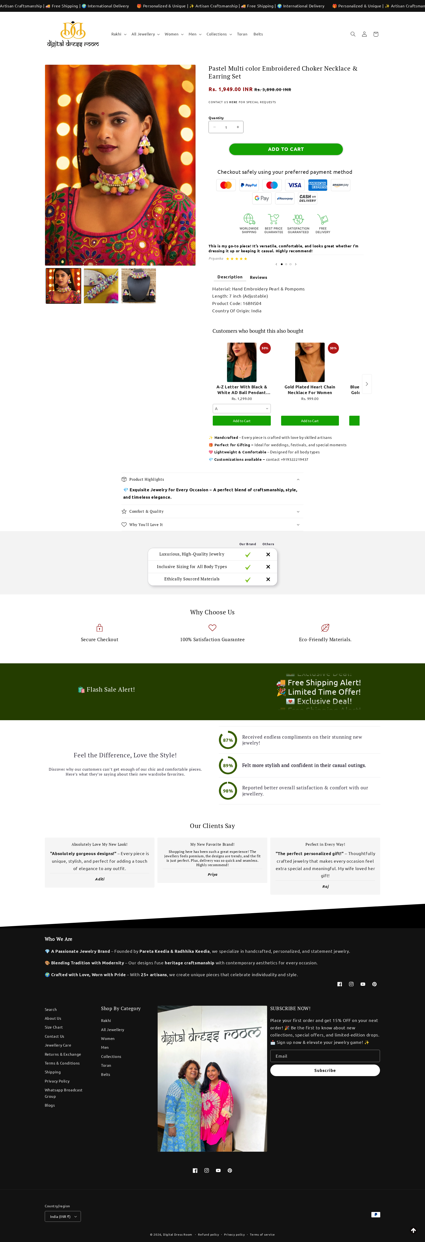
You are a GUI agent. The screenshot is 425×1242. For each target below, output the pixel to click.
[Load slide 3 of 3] (290, 264)
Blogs (50, 1105)
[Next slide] (295, 264)
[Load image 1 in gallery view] (63, 285)
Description (230, 276)
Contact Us (54, 1036)
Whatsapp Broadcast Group (64, 1093)
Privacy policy (234, 1234)
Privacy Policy (57, 1081)
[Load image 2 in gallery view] (101, 285)
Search (51, 1009)
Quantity (216, 117)
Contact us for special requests (242, 102)
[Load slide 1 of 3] (281, 264)
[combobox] (242, 408)
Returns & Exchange (63, 1054)
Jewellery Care (58, 1045)
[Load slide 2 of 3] (286, 264)
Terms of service (262, 1234)
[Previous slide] (276, 264)
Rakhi (106, 1020)
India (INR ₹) (60, 1216)
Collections (111, 1056)
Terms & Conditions (62, 1063)
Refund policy (208, 1234)
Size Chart (54, 1027)
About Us (53, 1018)
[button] (118, 34)
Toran (106, 1065)
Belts (105, 1074)
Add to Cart (242, 420)
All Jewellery (112, 1029)
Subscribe (325, 1070)
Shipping (53, 1071)
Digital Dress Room (177, 1234)
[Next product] (367, 384)
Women (108, 1038)
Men (105, 1047)
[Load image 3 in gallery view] (138, 285)
